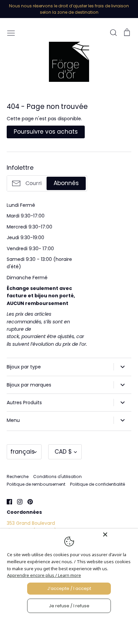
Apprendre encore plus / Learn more (44, 575)
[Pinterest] (27, 501)
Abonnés (66, 183)
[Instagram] (17, 501)
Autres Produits (24, 402)
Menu (13, 420)
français (22, 452)
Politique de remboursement (36, 484)
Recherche (17, 476)
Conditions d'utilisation (57, 476)
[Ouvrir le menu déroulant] (122, 366)
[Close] (118, 534)
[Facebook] (7, 501)
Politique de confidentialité (97, 484)
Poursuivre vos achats (46, 132)
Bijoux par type (24, 366)
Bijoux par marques (29, 384)
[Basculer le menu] (11, 32)
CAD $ (63, 452)
